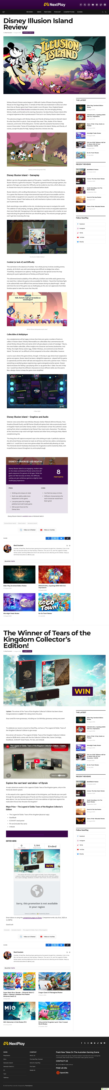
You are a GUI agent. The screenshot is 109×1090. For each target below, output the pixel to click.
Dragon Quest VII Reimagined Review (50, 992)
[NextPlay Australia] (54, 5)
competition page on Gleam (32, 918)
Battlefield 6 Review (92, 169)
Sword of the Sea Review (94, 197)
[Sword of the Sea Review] (80, 199)
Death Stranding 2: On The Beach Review (94, 188)
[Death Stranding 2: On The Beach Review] (80, 190)
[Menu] (4, 12)
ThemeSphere (29, 1085)
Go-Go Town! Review (45, 613)
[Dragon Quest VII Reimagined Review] (54, 981)
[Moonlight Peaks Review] (19, 602)
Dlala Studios (25, 109)
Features (47, 12)
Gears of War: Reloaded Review (96, 206)
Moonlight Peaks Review (11, 613)
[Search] (105, 12)
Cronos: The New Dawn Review (96, 179)
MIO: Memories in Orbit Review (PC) (14, 1022)
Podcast (57, 12)
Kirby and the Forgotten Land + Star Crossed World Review (53, 1023)
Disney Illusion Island (10, 523)
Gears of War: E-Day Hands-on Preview (95, 124)
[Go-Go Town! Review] (54, 602)
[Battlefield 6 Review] (80, 172)
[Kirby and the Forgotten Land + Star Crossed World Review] (54, 1011)
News (39, 12)
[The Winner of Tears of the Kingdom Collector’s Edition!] (54, 706)
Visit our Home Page (37, 834)
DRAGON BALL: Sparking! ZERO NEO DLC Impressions (52, 587)
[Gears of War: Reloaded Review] (80, 208)
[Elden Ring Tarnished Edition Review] (19, 575)
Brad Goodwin (8, 32)
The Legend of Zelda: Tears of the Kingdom (35, 930)
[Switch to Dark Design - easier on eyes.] (103, 12)
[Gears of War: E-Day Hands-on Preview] (80, 126)
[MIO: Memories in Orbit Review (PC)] (19, 1011)
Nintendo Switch (28, 32)
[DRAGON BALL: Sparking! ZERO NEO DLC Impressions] (54, 575)
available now (26, 516)
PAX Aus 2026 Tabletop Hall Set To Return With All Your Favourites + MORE (96, 144)
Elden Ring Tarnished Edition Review (15, 586)
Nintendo (6, 930)
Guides (80, 12)
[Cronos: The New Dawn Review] (80, 181)
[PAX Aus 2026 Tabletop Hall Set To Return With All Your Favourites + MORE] (80, 144)
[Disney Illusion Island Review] (54, 93)
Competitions (69, 12)
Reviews (29, 12)
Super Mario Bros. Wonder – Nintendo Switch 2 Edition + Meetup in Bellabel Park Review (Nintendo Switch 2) (18, 994)
